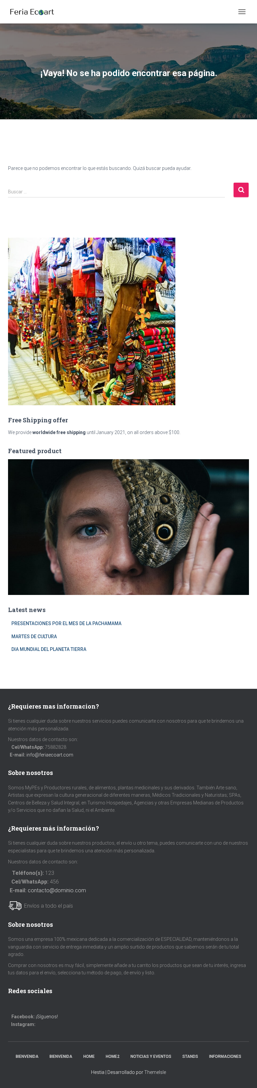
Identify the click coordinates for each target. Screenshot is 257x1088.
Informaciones (225, 1056)
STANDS (190, 1056)
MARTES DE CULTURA (34, 636)
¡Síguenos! (47, 1016)
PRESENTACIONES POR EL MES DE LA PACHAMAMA (66, 623)
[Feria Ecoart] (34, 11)
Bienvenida (27, 1056)
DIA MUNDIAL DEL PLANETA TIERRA (48, 649)
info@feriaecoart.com (49, 755)
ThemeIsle (155, 1072)
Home (89, 1056)
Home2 (112, 1056)
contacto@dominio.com (57, 890)
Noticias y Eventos (151, 1056)
